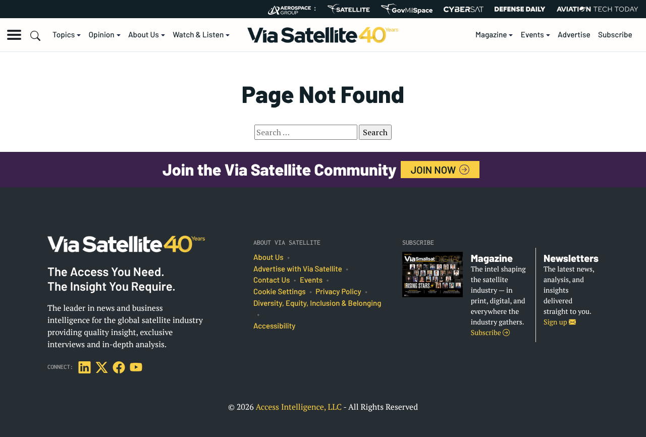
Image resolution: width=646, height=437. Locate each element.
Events (532, 34)
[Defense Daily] (520, 9)
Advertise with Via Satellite (297, 269)
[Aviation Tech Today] (597, 9)
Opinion (102, 34)
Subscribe (615, 34)
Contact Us (271, 280)
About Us (143, 34)
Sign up (556, 322)
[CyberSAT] (463, 9)
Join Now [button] (434, 169)
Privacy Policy (338, 291)
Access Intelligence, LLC (298, 406)
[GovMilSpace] (407, 9)
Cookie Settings (279, 291)
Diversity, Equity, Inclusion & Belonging (317, 303)
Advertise (574, 34)
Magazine (491, 34)
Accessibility (274, 326)
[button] (14, 35)
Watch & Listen (198, 34)
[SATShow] (348, 9)
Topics (63, 34)
